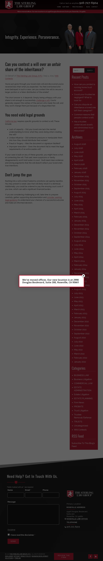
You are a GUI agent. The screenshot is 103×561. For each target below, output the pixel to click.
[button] (83, 275)
